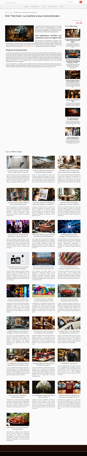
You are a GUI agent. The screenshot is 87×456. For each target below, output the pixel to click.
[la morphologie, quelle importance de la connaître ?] (43, 387)
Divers (61, 6)
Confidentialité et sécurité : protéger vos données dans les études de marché (69, 236)
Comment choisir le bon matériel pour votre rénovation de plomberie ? (18, 204)
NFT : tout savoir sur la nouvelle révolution (73, 118)
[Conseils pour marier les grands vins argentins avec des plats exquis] (43, 323)
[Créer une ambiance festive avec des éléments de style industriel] (43, 258)
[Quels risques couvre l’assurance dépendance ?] (72, 131)
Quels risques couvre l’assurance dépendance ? (73, 138)
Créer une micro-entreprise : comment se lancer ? (18, 396)
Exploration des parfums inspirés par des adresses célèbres (18, 268)
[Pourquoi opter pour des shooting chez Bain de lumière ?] (43, 355)
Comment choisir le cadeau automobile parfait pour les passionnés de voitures (69, 301)
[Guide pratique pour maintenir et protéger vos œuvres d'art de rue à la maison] (18, 323)
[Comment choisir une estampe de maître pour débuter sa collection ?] (43, 194)
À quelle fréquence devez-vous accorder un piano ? (73, 81)
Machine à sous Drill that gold (28, 46)
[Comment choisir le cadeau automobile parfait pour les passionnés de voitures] (69, 290)
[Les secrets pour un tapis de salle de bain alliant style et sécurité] (18, 162)
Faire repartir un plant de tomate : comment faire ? (18, 428)
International (35, 6)
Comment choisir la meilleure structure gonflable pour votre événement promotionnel (43, 301)
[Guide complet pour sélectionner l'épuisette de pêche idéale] (43, 162)
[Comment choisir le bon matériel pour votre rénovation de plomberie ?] (18, 194)
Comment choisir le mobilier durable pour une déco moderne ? (69, 203)
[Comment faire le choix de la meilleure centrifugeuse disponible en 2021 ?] (72, 54)
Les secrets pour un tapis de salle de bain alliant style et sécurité (18, 171)
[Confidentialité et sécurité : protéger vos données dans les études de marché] (69, 226)
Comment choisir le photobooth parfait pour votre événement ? (18, 235)
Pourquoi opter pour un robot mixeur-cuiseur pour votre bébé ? (72, 40)
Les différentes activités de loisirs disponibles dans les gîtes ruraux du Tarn (18, 365)
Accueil (6, 12)
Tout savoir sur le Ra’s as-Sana (73, 100)
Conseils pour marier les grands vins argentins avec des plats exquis (43, 333)
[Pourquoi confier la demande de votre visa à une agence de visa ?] (69, 387)
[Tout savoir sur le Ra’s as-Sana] (72, 94)
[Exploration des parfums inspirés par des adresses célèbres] (18, 258)
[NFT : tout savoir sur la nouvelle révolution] (72, 112)
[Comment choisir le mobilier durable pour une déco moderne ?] (69, 194)
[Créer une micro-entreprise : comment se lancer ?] (18, 387)
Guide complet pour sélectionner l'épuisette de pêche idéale (43, 171)
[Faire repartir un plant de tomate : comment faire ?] (18, 419)
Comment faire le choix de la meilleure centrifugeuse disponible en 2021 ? (73, 61)
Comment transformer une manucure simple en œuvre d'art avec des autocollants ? (69, 268)
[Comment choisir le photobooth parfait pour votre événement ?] (18, 226)
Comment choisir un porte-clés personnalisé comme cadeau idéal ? (69, 172)
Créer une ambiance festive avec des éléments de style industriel (43, 268)
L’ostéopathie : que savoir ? (69, 363)
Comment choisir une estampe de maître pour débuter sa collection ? (43, 203)
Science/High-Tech (52, 6)
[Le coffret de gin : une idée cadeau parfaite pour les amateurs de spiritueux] (69, 323)
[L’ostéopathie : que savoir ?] (69, 355)
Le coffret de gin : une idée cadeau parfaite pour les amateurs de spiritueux (69, 333)
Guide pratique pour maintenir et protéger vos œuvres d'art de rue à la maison (18, 333)
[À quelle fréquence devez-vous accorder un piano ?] (72, 74)
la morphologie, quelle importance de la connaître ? (43, 396)
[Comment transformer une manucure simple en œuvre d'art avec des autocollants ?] (69, 258)
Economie (26, 6)
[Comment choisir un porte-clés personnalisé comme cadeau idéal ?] (69, 162)
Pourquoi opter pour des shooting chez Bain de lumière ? (43, 364)
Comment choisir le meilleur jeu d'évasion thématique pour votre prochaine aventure (17, 301)
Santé (43, 6)
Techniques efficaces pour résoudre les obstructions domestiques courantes (43, 236)
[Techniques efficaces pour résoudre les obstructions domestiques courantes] (43, 226)
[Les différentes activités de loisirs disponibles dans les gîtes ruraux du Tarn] (18, 355)
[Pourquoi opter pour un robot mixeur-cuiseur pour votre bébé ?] (72, 33)
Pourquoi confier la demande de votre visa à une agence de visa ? (69, 396)
